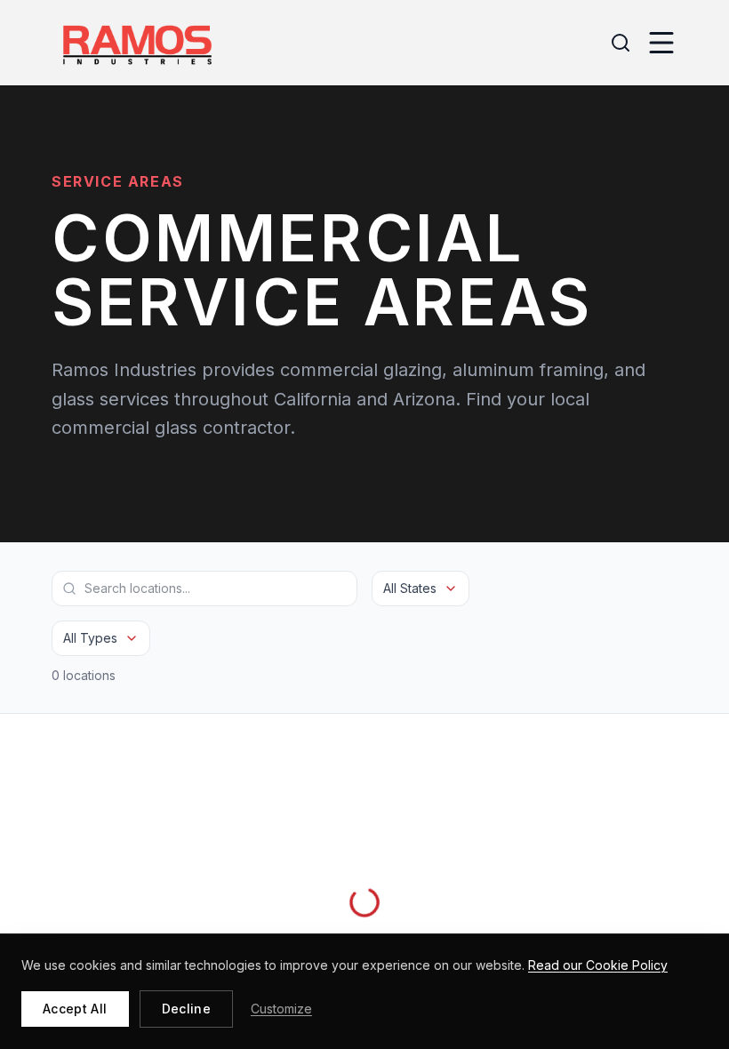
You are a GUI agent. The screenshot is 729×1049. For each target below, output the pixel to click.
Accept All (75, 1008)
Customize (281, 1008)
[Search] (620, 42)
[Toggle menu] (661, 43)
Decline (186, 1008)
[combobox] (420, 588)
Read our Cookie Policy (598, 965)
